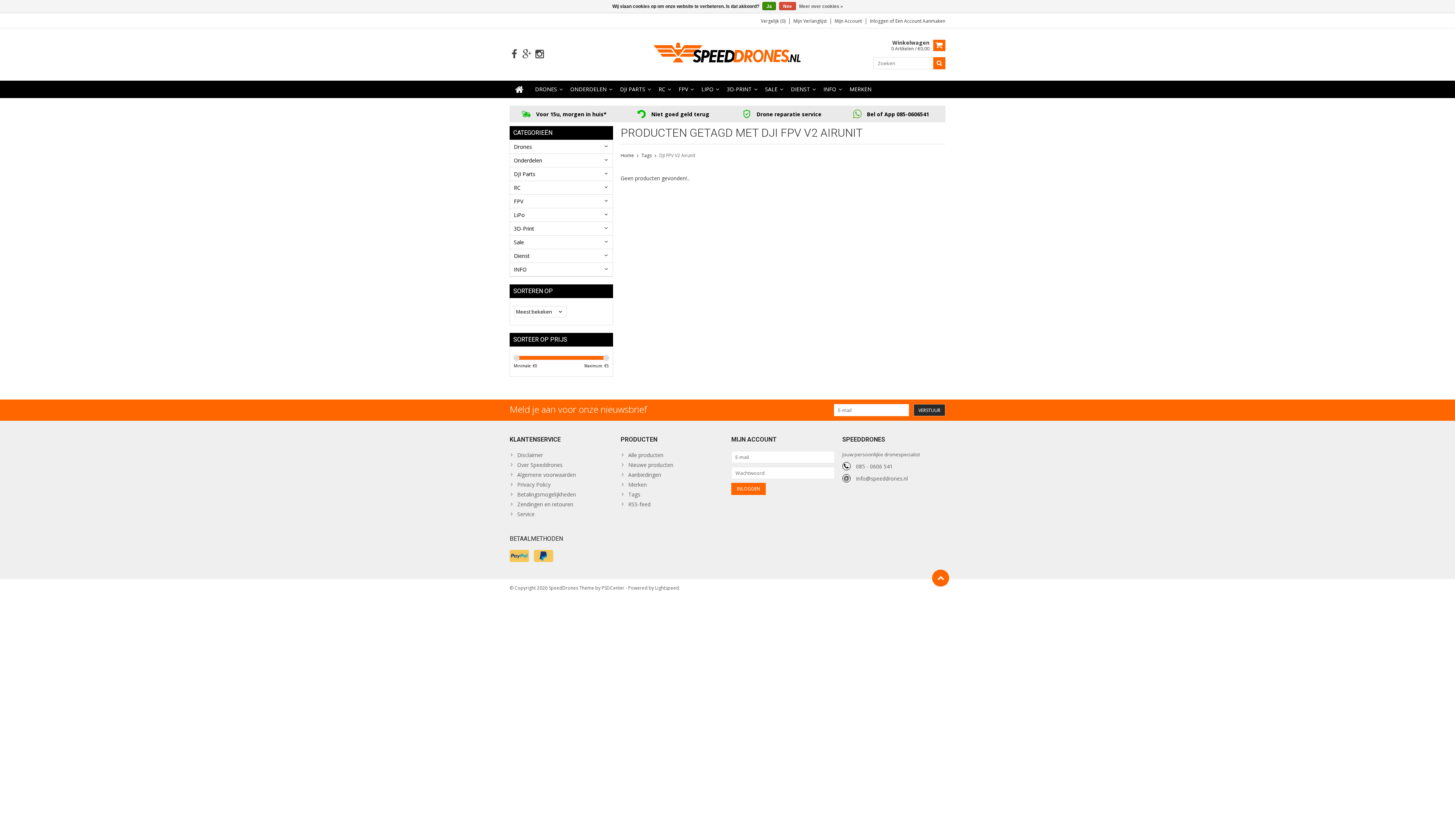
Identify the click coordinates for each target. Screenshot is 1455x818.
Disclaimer (530, 455)
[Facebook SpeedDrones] (514, 54)
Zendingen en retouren (545, 504)
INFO (829, 89)
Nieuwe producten (650, 464)
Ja (769, 6)
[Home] (519, 89)
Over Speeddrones (540, 464)
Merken (860, 89)
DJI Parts (632, 89)
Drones (546, 89)
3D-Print (739, 89)
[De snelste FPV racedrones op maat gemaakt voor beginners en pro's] (727, 53)
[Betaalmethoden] (519, 556)
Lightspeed (667, 588)
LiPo (707, 89)
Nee (787, 6)
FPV (683, 89)
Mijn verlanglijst (810, 21)
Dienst (800, 89)
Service (526, 514)
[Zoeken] (939, 63)
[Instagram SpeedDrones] (539, 54)
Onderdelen (588, 89)
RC (662, 89)
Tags (646, 155)
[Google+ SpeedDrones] (527, 54)
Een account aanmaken (920, 21)
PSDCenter (613, 588)
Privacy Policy (534, 484)
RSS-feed (639, 504)
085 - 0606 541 (874, 466)
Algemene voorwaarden (546, 474)
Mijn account (848, 21)
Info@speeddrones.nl (882, 478)
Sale (771, 89)
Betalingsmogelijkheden (546, 494)
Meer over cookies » (821, 6)
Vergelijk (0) (773, 21)
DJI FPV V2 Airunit (677, 155)
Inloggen (880, 21)
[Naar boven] (940, 578)
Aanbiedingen (644, 474)
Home (627, 155)
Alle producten (645, 455)
